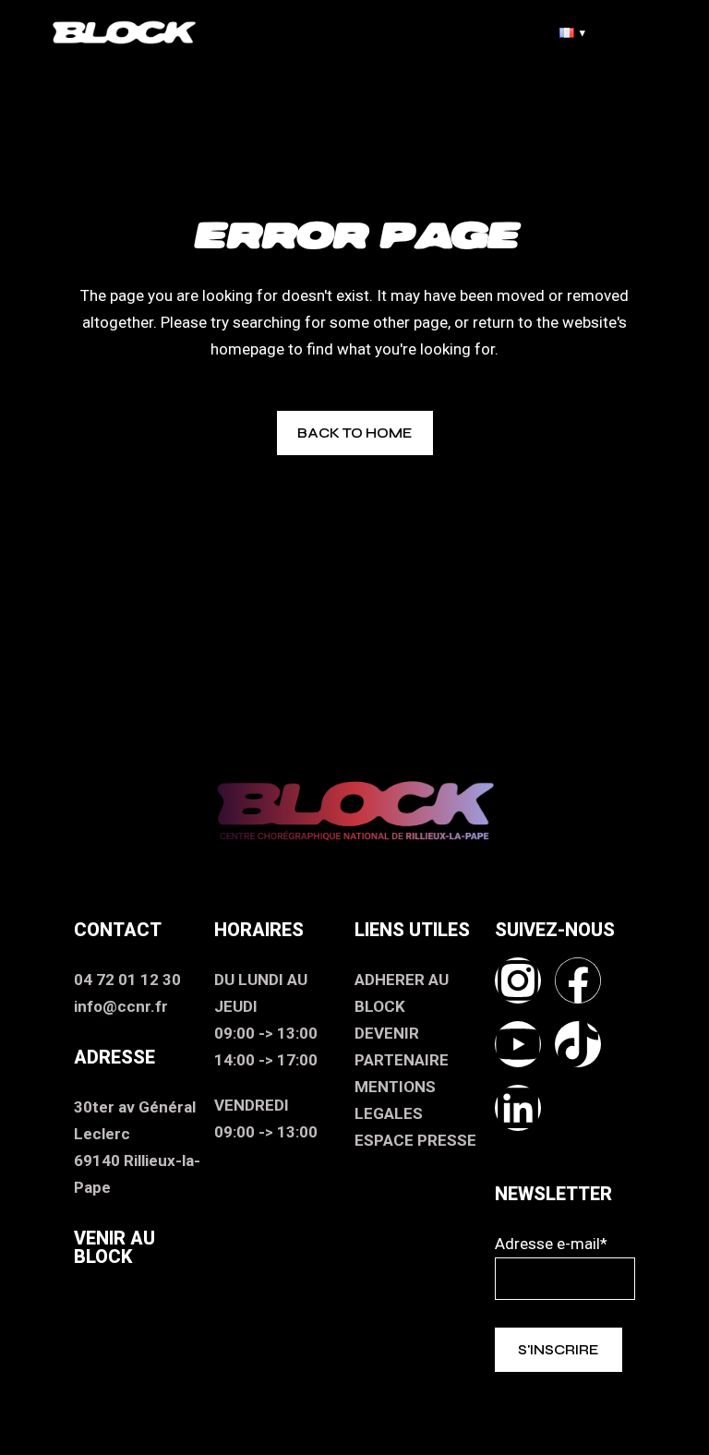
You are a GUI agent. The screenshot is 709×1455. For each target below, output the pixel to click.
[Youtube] (518, 1044)
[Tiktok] (578, 1044)
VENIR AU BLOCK (114, 1247)
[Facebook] (578, 980)
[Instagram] (518, 980)
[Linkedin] (518, 1108)
